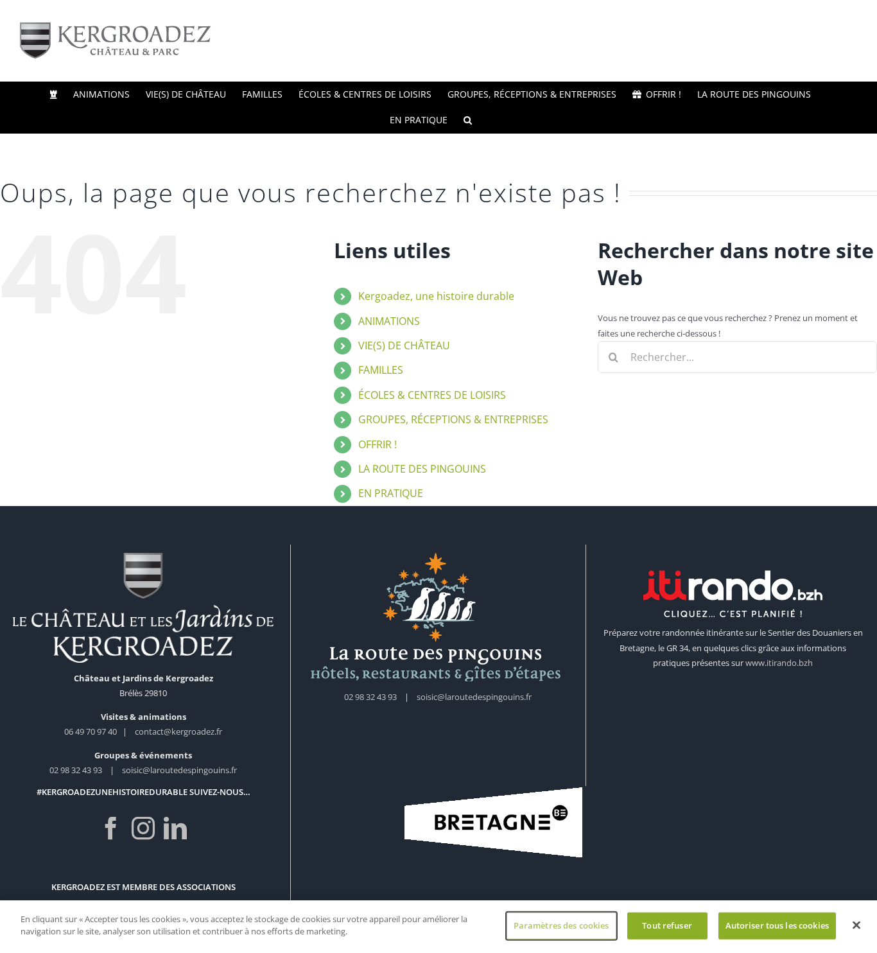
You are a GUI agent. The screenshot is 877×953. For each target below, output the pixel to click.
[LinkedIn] (175, 828)
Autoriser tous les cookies (777, 925)
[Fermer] (856, 925)
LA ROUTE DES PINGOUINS (422, 469)
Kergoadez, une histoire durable (436, 296)
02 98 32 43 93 (75, 770)
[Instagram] (143, 828)
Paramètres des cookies (561, 925)
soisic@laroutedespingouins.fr (179, 770)
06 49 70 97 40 (91, 731)
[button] (468, 120)
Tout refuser (667, 925)
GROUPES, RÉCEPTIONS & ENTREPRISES (453, 419)
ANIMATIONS (389, 321)
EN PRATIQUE (390, 493)
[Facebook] (111, 828)
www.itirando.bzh (779, 663)
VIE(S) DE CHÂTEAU (404, 345)
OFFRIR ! (377, 444)
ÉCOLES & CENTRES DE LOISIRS (432, 395)
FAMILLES (380, 370)
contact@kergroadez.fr (178, 731)
